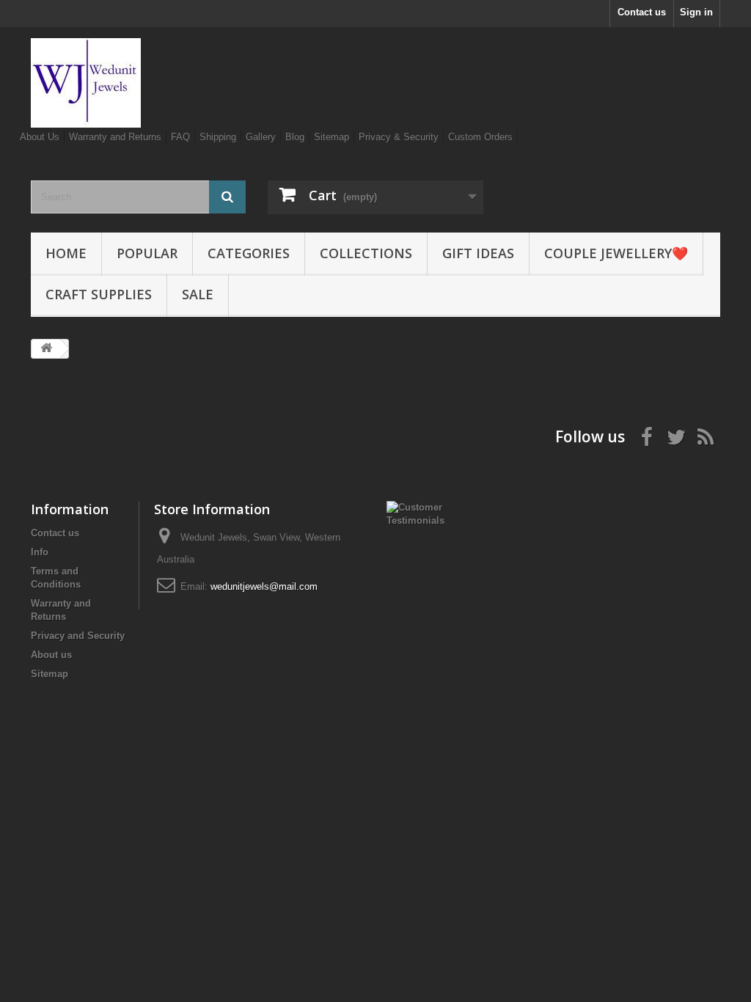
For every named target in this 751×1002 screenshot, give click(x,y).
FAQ (180, 136)
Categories (249, 253)
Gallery (261, 136)
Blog (294, 136)
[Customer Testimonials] (415, 513)
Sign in (696, 12)
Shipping (217, 136)
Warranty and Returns (115, 136)
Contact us (642, 12)
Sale (197, 294)
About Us (39, 136)
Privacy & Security (399, 136)
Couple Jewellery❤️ (616, 253)
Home (66, 253)
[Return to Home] (46, 349)
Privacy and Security (78, 635)
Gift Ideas (478, 253)
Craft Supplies (98, 294)
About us (51, 654)
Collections (366, 253)
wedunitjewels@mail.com (264, 586)
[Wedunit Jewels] (138, 83)
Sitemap (331, 136)
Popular (147, 253)
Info (39, 551)
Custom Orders (480, 136)
